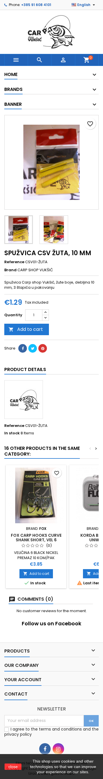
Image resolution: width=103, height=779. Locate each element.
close (13, 766)
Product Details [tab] (25, 369)
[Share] (22, 348)
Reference (14, 262)
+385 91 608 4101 (36, 4)
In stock (12, 433)
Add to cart (26, 329)
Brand (10, 270)
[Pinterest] (42, 348)
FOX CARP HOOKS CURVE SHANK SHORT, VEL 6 (36, 537)
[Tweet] (32, 348)
